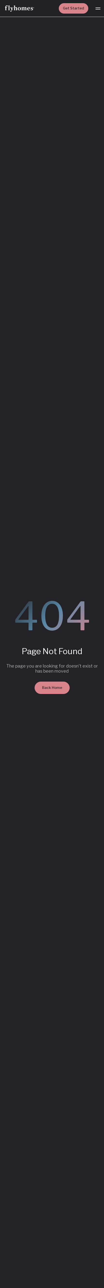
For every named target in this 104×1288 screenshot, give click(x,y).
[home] (19, 8)
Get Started (73, 8)
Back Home (52, 687)
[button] (98, 8)
